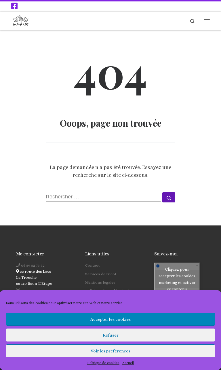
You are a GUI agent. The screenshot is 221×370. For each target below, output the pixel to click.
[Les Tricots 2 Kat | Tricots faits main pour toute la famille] (20, 20)
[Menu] (207, 21)
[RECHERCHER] (103, 197)
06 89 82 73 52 (32, 265)
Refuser (111, 335)
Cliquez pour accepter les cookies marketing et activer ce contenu (177, 279)
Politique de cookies (103, 363)
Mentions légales (100, 282)
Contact (92, 265)
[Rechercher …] (168, 197)
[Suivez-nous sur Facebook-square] (14, 6)
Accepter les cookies (110, 319)
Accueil (128, 363)
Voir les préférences (110, 351)
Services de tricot (101, 274)
